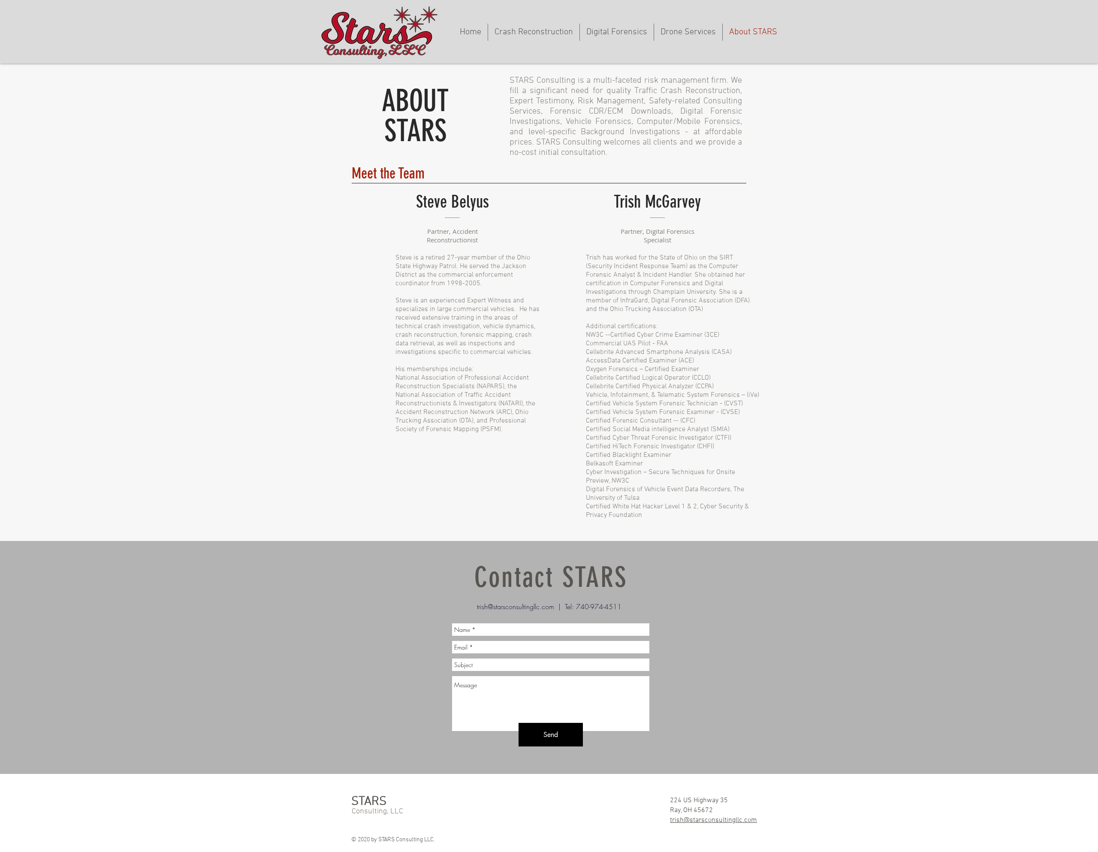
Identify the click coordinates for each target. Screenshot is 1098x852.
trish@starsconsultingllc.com (515, 606)
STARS (368, 801)
